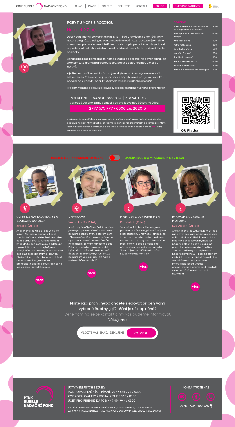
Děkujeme (124, 6)
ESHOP (160, 6)
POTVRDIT (141, 333)
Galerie (107, 6)
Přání (92, 6)
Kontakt (141, 6)
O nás (78, 6)
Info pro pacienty (187, 6)
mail (154, 127)
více (39, 280)
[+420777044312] (210, 396)
